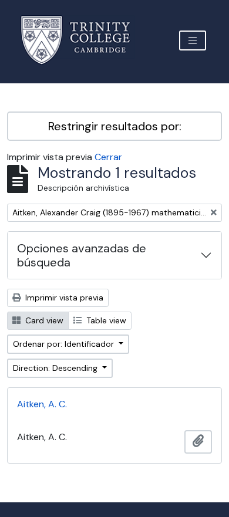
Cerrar (108, 157)
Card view (43, 320)
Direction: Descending (56, 368)
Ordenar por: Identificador (64, 344)
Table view (105, 320)
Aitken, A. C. (42, 404)
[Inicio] (82, 40)
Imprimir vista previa (63, 297)
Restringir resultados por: (114, 126)
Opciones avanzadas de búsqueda (81, 255)
